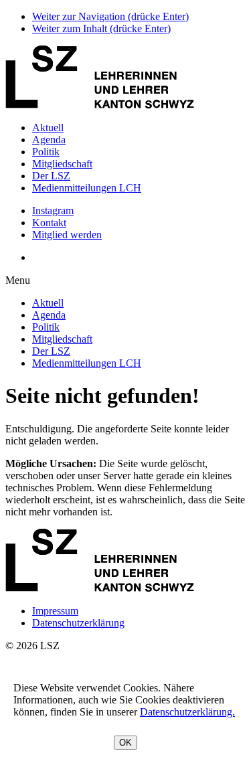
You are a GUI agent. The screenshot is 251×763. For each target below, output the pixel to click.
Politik (46, 151)
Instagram (53, 210)
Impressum (55, 610)
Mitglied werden (67, 234)
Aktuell (48, 127)
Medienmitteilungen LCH (86, 187)
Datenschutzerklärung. (187, 711)
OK (125, 743)
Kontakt (49, 222)
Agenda (49, 139)
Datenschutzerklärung (78, 622)
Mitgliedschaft (62, 163)
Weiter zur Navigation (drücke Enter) (110, 16)
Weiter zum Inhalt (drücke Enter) (101, 28)
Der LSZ (51, 175)
